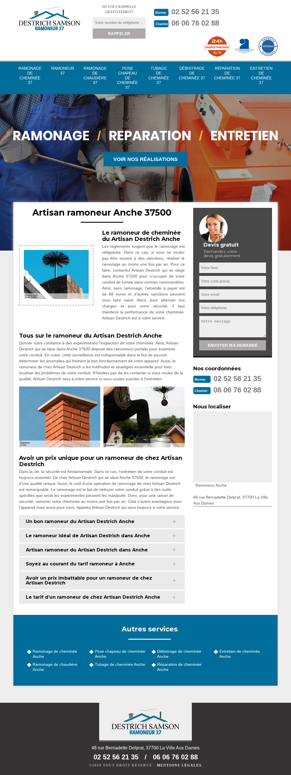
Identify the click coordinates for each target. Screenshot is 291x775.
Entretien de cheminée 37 (261, 75)
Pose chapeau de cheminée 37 (127, 78)
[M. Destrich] (49, 17)
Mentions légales (179, 765)
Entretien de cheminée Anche (239, 654)
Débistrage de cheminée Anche (179, 654)
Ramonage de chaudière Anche (55, 667)
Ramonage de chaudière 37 (95, 75)
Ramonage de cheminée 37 (29, 75)
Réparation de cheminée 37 (227, 73)
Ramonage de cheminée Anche (55, 654)
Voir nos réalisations (145, 159)
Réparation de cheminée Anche (179, 667)
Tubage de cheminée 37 (158, 75)
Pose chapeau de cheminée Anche (120, 654)
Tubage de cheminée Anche (120, 664)
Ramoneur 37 (62, 70)
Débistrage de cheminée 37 (192, 73)
